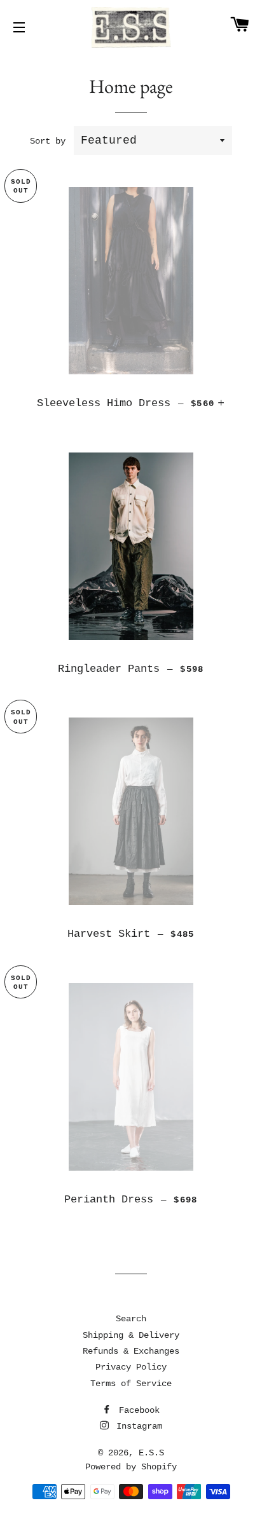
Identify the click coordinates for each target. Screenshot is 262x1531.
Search (131, 1319)
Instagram (136, 1426)
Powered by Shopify (131, 1467)
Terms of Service (131, 1383)
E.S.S (151, 1453)
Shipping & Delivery (131, 1335)
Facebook (137, 1410)
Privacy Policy (131, 1367)
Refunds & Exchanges (131, 1351)
